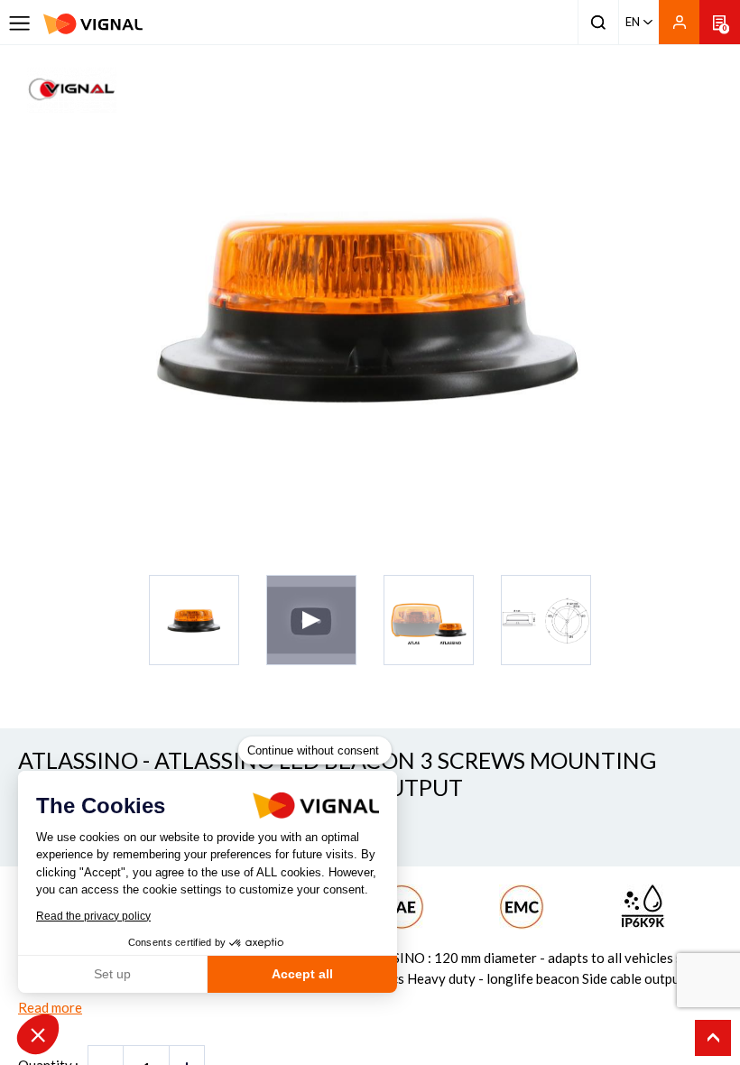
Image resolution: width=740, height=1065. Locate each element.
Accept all (302, 974)
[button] (38, 1034)
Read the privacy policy (93, 916)
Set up (112, 974)
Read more (50, 1007)
